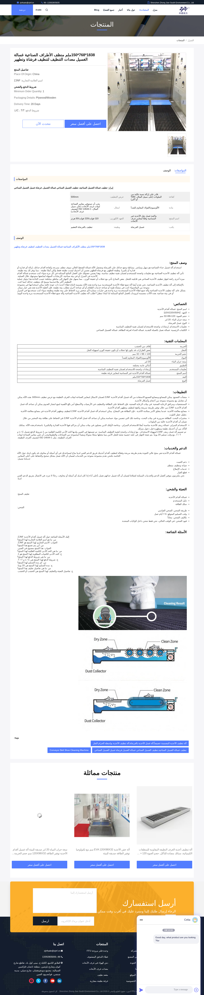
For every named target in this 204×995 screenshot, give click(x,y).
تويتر (38, 980)
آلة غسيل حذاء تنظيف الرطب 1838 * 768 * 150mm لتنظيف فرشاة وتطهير (40, 851)
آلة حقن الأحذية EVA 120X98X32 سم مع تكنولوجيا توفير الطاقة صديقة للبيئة (165, 851)
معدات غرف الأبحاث (98, 969)
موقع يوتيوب (52, 980)
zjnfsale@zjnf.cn (27, 3)
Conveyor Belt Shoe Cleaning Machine (69, 750)
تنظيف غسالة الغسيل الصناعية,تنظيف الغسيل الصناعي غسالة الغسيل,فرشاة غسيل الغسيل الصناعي (140, 750)
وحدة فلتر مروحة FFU (97, 950)
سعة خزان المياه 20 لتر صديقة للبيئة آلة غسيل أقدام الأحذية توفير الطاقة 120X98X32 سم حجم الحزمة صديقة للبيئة (102, 851)
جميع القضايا (108, 10)
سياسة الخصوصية (134, 981)
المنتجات (144, 10)
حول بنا (131, 10)
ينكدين (59, 980)
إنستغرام (31, 980)
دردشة (22, 10)
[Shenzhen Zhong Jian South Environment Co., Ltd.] (184, 9)
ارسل (45, 921)
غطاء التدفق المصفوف (97, 957)
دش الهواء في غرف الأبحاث (95, 963)
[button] (188, 823)
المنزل (191, 40)
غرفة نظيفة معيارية (99, 981)
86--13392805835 (51, 3)
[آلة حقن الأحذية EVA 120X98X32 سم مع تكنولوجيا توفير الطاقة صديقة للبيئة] (164, 815)
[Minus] (141, 920)
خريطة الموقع (136, 975)
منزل (155, 10)
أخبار (120, 10)
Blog (96, 10)
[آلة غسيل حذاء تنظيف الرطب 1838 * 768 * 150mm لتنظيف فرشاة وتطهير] (39, 815)
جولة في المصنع (135, 957)
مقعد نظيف (102, 975)
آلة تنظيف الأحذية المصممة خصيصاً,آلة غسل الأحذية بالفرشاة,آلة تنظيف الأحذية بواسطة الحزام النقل (139, 743)
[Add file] (196, 989)
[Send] (141, 989)
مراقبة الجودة (136, 963)
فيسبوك (45, 980)
